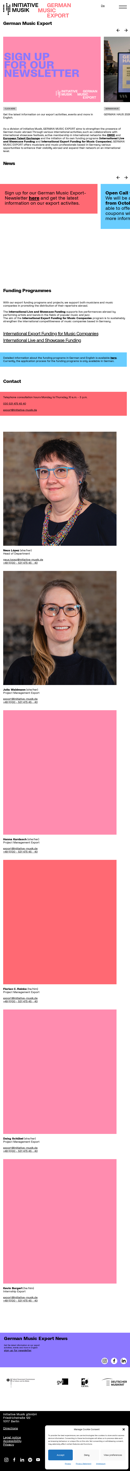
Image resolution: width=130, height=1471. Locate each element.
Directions (10, 1428)
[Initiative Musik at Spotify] (30, 1460)
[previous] (118, 31)
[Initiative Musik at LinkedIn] (22, 1460)
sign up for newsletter (18, 1350)
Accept (60, 1455)
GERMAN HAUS (111, 109)
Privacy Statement (83, 1464)
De (103, 5)
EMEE (111, 135)
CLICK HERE (10, 109)
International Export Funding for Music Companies (50, 333)
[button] (123, 1429)
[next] (126, 31)
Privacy (68, 1464)
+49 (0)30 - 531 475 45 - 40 (20, 562)
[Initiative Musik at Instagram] (6, 1460)
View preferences (113, 1455)
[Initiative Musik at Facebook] (14, 1460)
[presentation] (52, 69)
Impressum (100, 1464)
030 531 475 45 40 (14, 403)
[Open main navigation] (123, 6)
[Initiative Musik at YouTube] (38, 1460)
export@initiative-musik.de (20, 410)
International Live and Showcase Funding (42, 340)
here (34, 198)
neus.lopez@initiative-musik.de (23, 559)
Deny (86, 1455)
